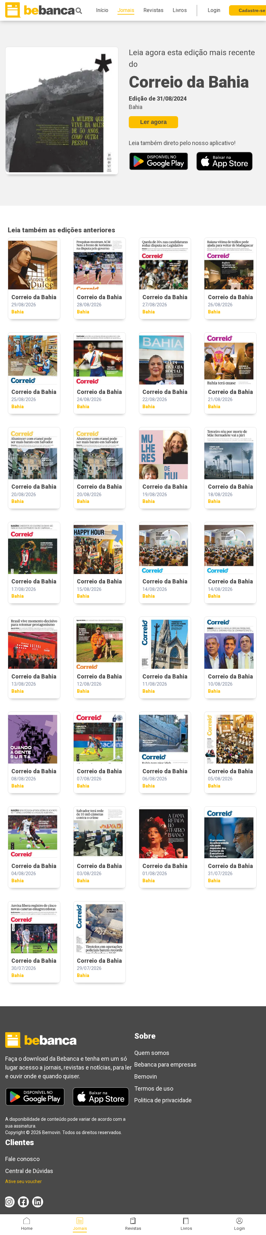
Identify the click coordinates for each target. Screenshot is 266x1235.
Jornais (80, 1228)
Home (26, 1228)
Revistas (133, 1228)
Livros (186, 1228)
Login (239, 1228)
